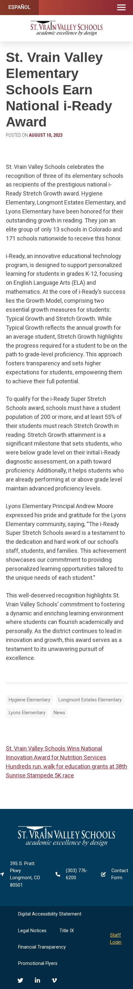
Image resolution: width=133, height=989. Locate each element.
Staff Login (115, 939)
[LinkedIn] (37, 980)
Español (19, 7)
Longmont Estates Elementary (90, 700)
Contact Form (119, 874)
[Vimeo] (54, 980)
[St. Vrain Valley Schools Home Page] (66, 844)
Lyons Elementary (27, 713)
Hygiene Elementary (29, 700)
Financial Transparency (42, 947)
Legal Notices (32, 930)
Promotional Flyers (37, 963)
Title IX (66, 930)
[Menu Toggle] (121, 7)
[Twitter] (20, 980)
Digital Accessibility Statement (49, 914)
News (59, 713)
